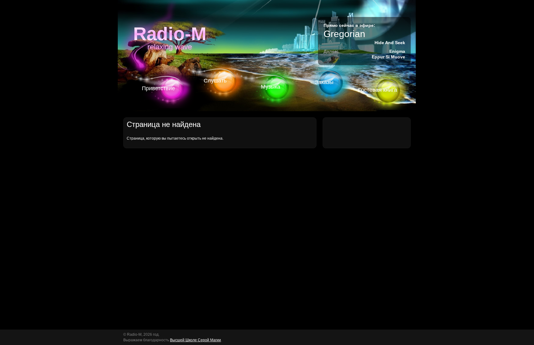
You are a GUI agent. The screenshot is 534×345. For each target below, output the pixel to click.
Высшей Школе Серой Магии (195, 340)
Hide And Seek (390, 42)
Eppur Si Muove (388, 56)
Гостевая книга (377, 90)
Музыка (270, 87)
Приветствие (158, 88)
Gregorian (344, 34)
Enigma (397, 51)
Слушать (215, 81)
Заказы (324, 82)
